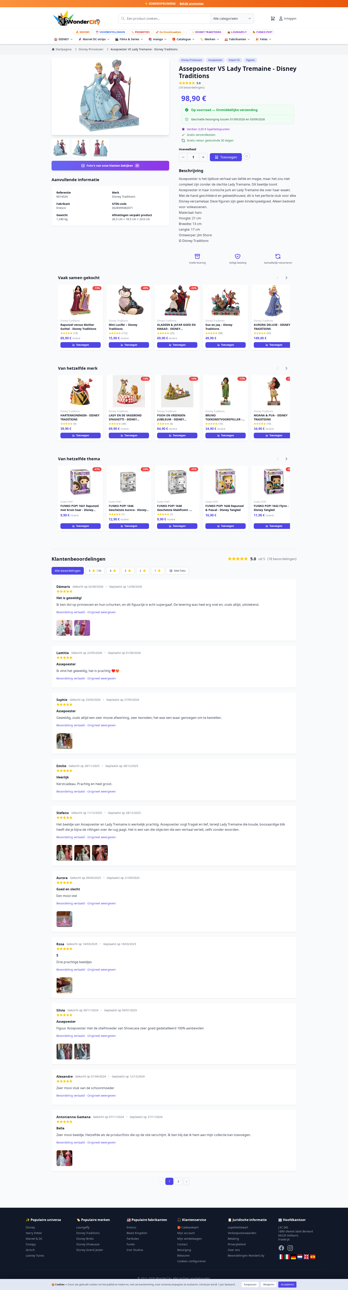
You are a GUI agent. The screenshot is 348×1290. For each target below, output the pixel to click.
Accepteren (287, 1284)
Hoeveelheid (187, 149)
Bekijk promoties (192, 3)
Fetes (261, 39)
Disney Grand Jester (89, 1250)
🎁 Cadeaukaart (188, 1227)
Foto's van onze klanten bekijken (113, 165)
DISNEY (61, 39)
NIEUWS (83, 32)
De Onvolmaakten (168, 32)
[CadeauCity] (280, 1256)
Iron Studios (135, 1250)
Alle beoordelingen (68, 571)
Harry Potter (34, 1233)
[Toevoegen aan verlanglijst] (246, 156)
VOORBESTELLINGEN (110, 32)
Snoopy (31, 1244)
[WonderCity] (293, 1256)
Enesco (61, 208)
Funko (131, 1244)
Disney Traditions (206, 32)
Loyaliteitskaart (238, 1227)
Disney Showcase (87, 1244)
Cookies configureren (191, 1261)
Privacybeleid (237, 1244)
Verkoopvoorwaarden (242, 1233)
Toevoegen (82, 345)
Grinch (30, 1250)
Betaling (233, 1238)
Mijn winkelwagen (189, 1238)
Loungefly (236, 32)
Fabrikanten (235, 39)
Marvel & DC (34, 1238)
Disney (30, 1227)
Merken (207, 39)
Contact (182, 1244)
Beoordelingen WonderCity (246, 1255)
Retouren (183, 1255)
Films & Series (127, 39)
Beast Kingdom (137, 1233)
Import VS (234, 60)
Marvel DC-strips (92, 39)
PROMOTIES (140, 32)
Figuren (250, 60)
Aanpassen (250, 1284)
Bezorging (184, 1250)
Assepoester (215, 60)
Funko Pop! (262, 32)
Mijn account (186, 1233)
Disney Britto (85, 1238)
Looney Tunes (35, 1255)
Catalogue (181, 39)
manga (155, 39)
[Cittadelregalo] (287, 1256)
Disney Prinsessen (191, 60)
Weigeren (268, 1284)
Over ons (234, 1250)
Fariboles (133, 1238)
